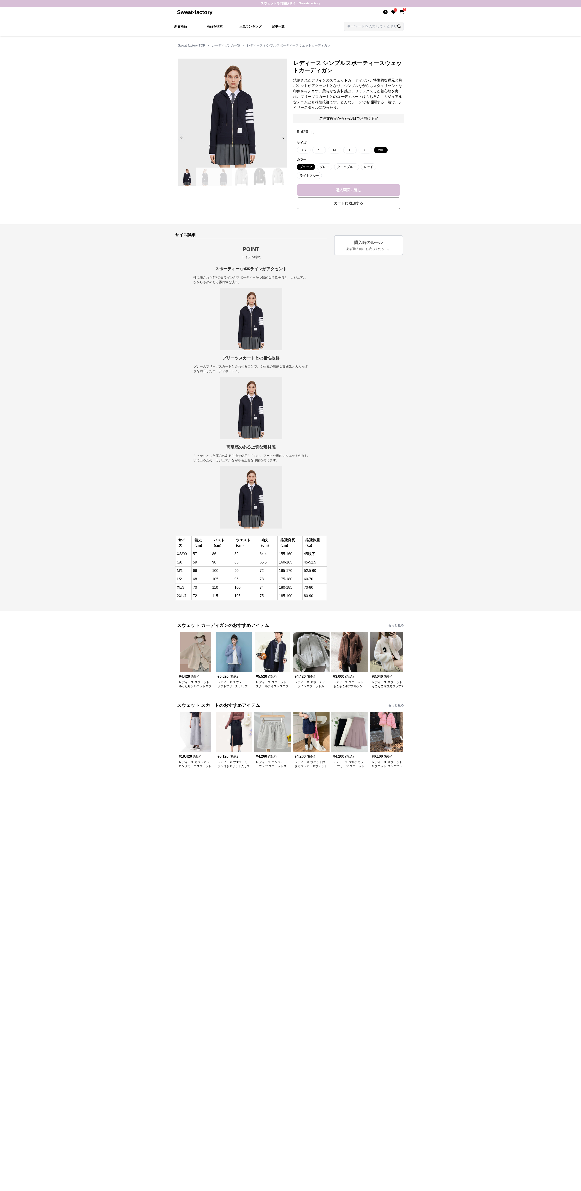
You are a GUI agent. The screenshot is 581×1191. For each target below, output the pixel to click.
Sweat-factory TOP (191, 45)
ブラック (306, 167)
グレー (324, 167)
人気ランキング (250, 26)
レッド (368, 167)
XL (365, 150)
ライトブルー (309, 175)
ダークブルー (346, 167)
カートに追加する (348, 203)
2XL (381, 150)
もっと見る (396, 625)
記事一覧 (278, 26)
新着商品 (180, 26)
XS (304, 150)
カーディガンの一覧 (226, 45)
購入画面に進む (348, 190)
